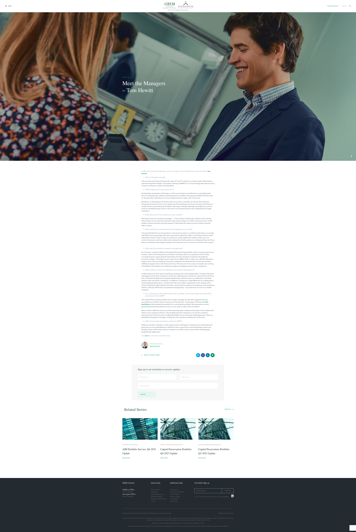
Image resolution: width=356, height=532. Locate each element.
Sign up (143, 394)
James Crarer (155, 346)
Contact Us (174, 490)
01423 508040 (127, 496)
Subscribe (228, 490)
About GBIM (126, 77)
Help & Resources (157, 494)
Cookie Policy (175, 494)
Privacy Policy (175, 496)
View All (227, 409)
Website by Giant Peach (226, 513)
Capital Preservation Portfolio (171, 444)
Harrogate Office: (129, 494)
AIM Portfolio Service (130, 444)
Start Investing (332, 6)
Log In (344, 6)
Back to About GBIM (152, 355)
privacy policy (225, 496)
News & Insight (156, 496)
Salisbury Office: (128, 490)
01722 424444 (127, 492)
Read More (126, 458)
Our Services (155, 490)
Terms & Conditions (177, 492)
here (147, 336)
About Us (154, 492)
